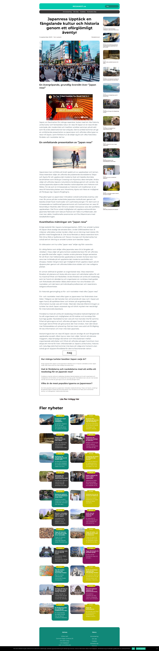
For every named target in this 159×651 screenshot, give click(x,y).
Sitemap (94, 646)
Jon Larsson (57, 37)
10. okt (91, 491)
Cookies (82, 12)
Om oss (76, 12)
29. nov (91, 434)
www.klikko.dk (66, 645)
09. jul (60, 415)
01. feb (60, 434)
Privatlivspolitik (141, 648)
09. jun (91, 510)
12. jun (91, 415)
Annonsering (67, 12)
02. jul (91, 472)
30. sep (91, 453)
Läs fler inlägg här (69, 399)
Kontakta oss (91, 12)
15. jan (91, 604)
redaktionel (96, 37)
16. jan (60, 586)
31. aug (60, 472)
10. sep (60, 510)
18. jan (60, 529)
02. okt (60, 453)
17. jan (91, 548)
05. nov (60, 491)
